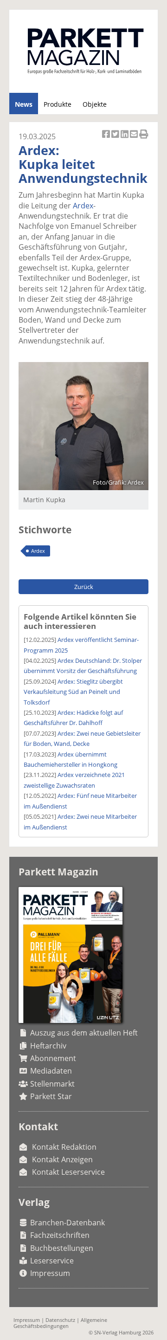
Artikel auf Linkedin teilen (125, 139)
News (23, 104)
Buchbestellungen (61, 1248)
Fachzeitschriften (60, 1235)
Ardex (83, 206)
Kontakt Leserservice (68, 1172)
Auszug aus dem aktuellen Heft (84, 1033)
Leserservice (52, 1261)
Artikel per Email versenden (134, 139)
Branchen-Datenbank (67, 1222)
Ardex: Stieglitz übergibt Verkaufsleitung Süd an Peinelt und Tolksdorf (73, 691)
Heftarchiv (48, 1046)
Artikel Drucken (143, 139)
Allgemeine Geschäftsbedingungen (60, 1322)
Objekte (95, 104)
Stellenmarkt (52, 1084)
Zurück (83, 587)
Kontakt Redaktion (64, 1147)
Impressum (50, 1273)
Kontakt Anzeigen (62, 1159)
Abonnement (53, 1058)
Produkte (57, 104)
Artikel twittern (116, 139)
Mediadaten (51, 1071)
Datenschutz (60, 1319)
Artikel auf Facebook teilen (106, 139)
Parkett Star (51, 1096)
